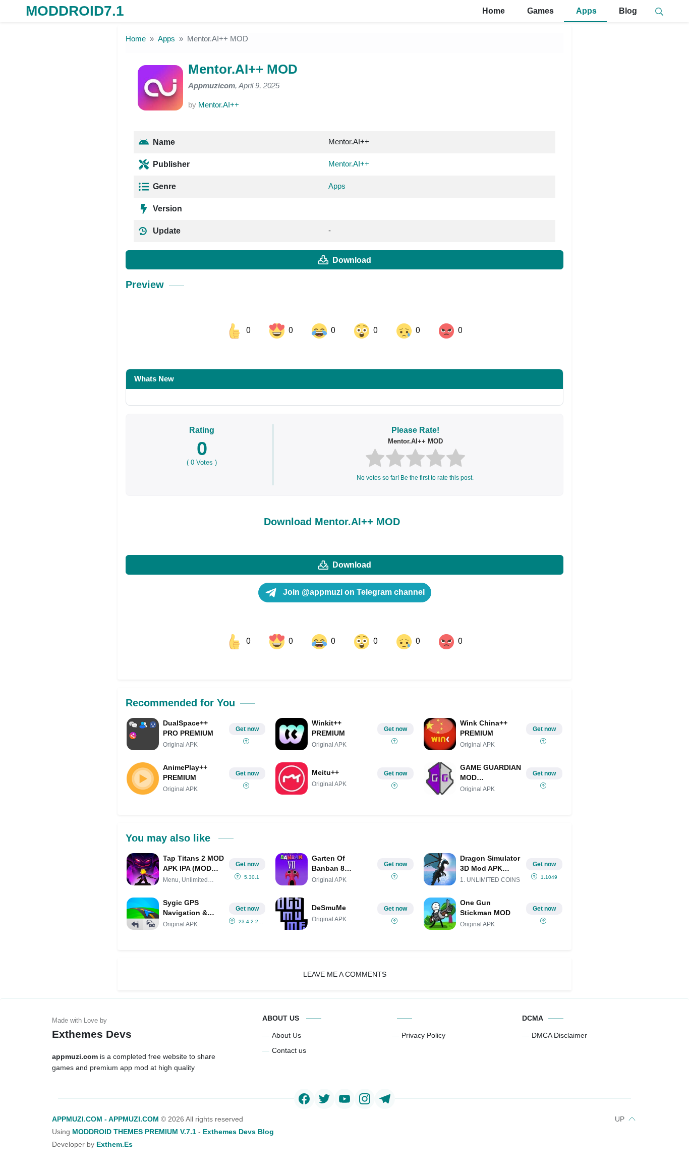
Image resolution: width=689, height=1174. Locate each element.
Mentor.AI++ (218, 104)
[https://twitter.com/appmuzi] (324, 1099)
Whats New (154, 378)
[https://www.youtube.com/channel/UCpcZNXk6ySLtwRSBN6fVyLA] (344, 1099)
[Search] (659, 11)
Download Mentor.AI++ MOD (332, 521)
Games (539, 11)
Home (492, 11)
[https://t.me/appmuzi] (385, 1099)
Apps (585, 11)
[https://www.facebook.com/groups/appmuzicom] (304, 1099)
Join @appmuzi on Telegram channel (353, 592)
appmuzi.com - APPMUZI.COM (105, 1119)
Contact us (289, 1050)
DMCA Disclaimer (559, 1035)
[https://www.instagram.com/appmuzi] (365, 1099)
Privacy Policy (423, 1035)
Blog (627, 11)
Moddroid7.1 (75, 11)
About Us (286, 1035)
